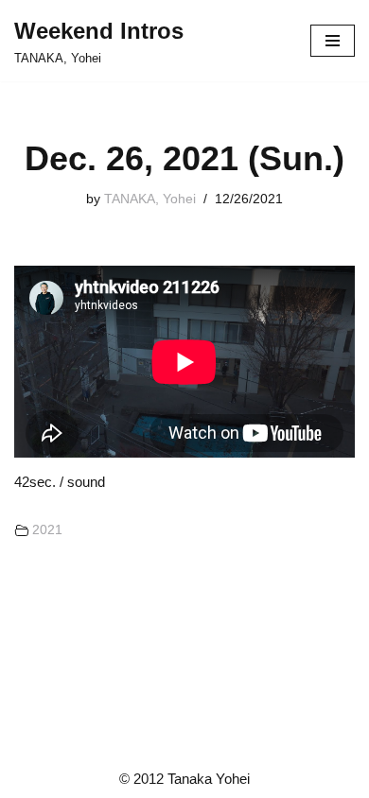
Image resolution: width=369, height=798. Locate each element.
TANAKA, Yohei (150, 199)
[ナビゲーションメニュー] (332, 41)
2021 (47, 530)
